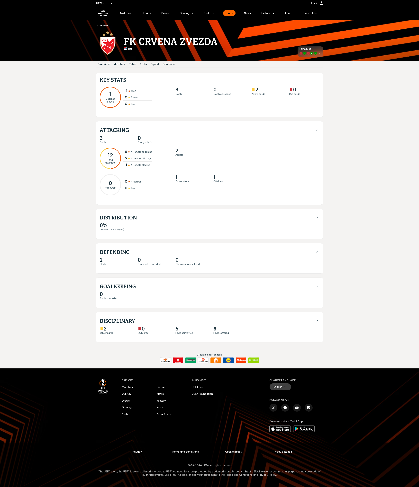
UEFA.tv (126, 393)
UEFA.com (198, 387)
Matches (119, 64)
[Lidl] (228, 360)
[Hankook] (165, 360)
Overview (104, 64)
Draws (126, 400)
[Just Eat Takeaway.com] (215, 360)
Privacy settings (282, 451)
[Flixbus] (253, 360)
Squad (155, 64)
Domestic (169, 64)
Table (132, 64)
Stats (143, 64)
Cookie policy (233, 451)
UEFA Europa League (103, 13)
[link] (125, 13)
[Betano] (241, 360)
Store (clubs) (165, 414)
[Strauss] (178, 360)
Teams (161, 387)
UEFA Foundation (202, 393)
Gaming (127, 407)
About (160, 407)
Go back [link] (104, 25)
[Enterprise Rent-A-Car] (190, 360)
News (160, 393)
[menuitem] (127, 13)
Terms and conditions (185, 451)
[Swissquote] (203, 360)
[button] (187, 13)
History (161, 400)
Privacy (137, 451)
